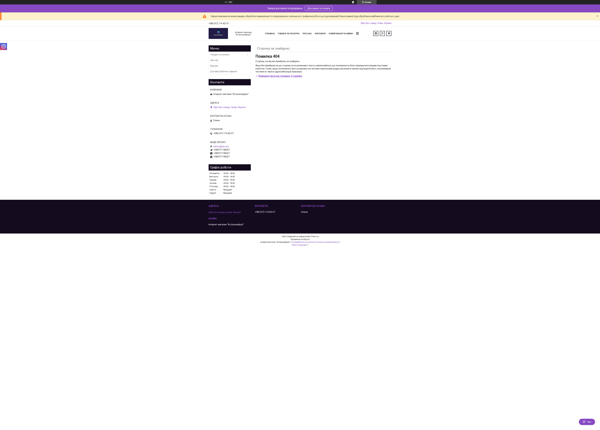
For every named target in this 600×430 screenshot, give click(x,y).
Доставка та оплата (318, 8)
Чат (589, 422)
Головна (270, 33)
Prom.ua (315, 236)
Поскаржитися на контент (303, 242)
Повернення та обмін (341, 33)
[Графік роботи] (375, 33)
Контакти (320, 33)
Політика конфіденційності (328, 242)
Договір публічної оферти (223, 71)
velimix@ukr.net (221, 146)
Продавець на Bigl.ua (300, 239)
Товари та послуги (288, 33)
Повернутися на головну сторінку (280, 76)
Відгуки (214, 66)
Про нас (307, 33)
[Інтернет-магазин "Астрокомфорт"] (220, 33)
